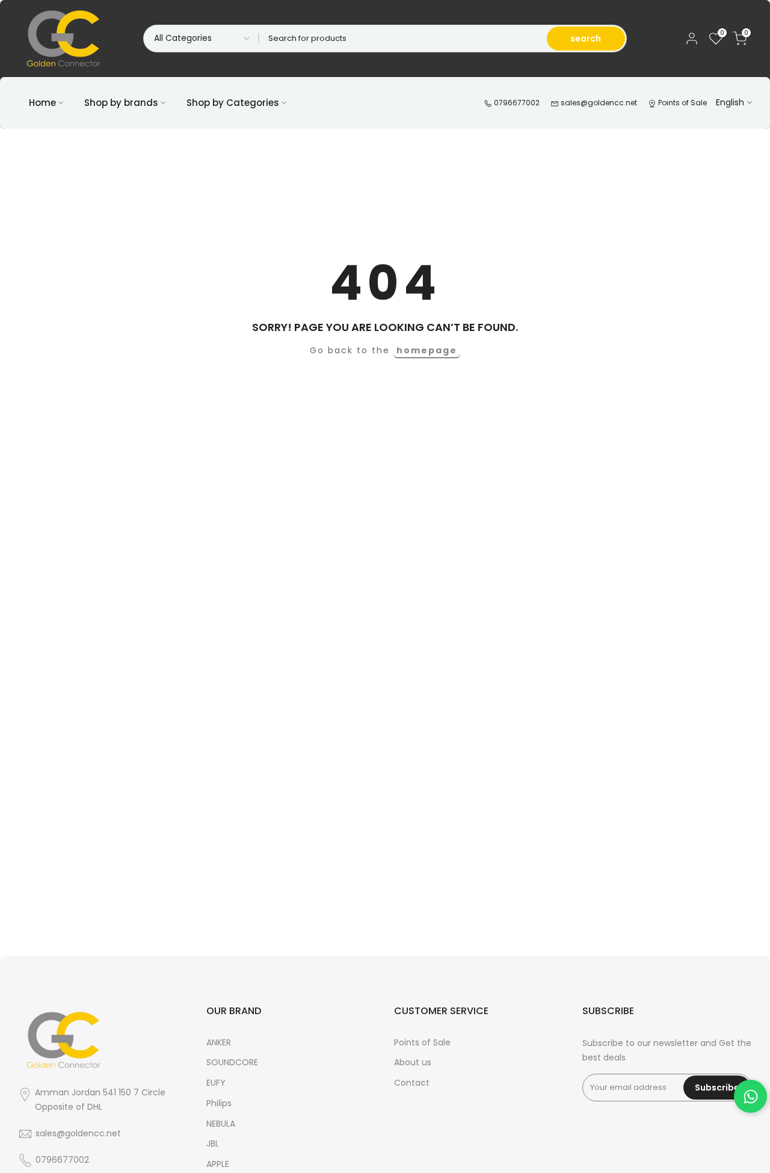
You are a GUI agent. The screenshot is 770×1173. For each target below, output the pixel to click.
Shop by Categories (232, 102)
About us (412, 1062)
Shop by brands (121, 102)
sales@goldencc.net (598, 102)
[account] (692, 38)
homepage (426, 350)
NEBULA (220, 1124)
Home (42, 102)
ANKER (218, 1042)
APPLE (217, 1164)
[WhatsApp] (750, 1096)
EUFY (216, 1083)
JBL (212, 1143)
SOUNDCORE (232, 1062)
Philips (219, 1103)
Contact (412, 1083)
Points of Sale (681, 102)
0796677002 (516, 102)
